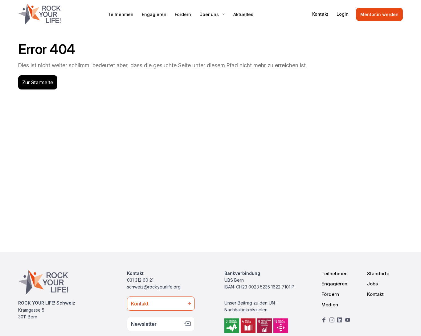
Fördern (183, 14)
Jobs (372, 284)
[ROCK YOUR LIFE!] (39, 14)
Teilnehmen (120, 14)
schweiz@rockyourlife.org (154, 286)
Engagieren (154, 14)
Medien (329, 305)
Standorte (378, 273)
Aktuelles (243, 14)
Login (342, 14)
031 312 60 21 (140, 280)
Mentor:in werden (379, 14)
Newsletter (144, 324)
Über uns (209, 14)
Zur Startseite (37, 82)
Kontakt (320, 14)
